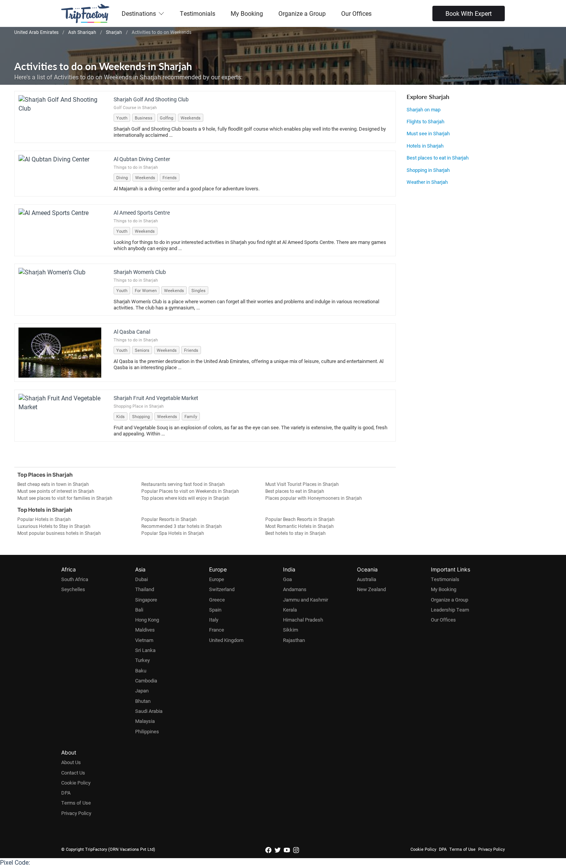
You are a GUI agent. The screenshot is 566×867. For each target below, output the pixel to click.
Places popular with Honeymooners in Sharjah (313, 498)
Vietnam (144, 640)
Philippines (147, 731)
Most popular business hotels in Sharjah (59, 533)
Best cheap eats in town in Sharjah (53, 484)
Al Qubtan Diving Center (142, 159)
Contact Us (73, 772)
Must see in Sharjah (428, 133)
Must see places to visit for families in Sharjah (64, 498)
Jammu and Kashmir (305, 599)
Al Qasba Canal (132, 331)
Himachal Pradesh (303, 619)
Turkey (142, 660)
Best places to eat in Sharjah (438, 157)
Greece (217, 599)
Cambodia (146, 680)
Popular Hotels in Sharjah (44, 519)
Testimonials (197, 13)
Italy (213, 619)
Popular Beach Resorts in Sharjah (300, 519)
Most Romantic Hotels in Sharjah (299, 526)
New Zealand (371, 589)
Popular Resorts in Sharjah (169, 519)
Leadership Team (450, 609)
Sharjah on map (423, 109)
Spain (215, 609)
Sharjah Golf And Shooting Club (151, 99)
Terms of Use (76, 802)
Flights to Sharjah (425, 121)
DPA (65, 792)
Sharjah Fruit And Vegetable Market (156, 398)
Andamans (294, 589)
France (216, 629)
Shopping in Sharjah (428, 169)
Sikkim (290, 629)
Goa (287, 579)
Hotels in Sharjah (425, 145)
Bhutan (143, 700)
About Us (71, 762)
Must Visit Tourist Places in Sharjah (302, 484)
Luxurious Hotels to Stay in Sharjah (53, 526)
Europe (216, 579)
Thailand (144, 589)
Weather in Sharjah (427, 181)
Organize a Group (302, 13)
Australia (366, 579)
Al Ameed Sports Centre (142, 212)
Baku (140, 670)
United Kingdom (226, 640)
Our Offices (356, 13)
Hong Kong (147, 619)
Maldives (145, 629)
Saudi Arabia (148, 710)
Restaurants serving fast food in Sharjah (183, 484)
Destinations (139, 13)
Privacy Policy (76, 813)
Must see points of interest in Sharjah (55, 491)
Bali (139, 609)
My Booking (247, 13)
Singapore (146, 599)
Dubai (141, 579)
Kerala (290, 609)
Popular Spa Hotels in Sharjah (172, 533)
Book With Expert (468, 13)
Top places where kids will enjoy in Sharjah (185, 498)
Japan (142, 690)
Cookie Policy (75, 782)
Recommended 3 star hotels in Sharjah (181, 526)
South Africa (74, 579)
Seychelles (73, 589)
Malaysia (145, 720)
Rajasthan (294, 640)
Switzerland (221, 589)
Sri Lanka (145, 650)
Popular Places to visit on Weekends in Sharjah (190, 491)
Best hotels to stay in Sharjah (295, 533)
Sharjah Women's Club (140, 272)
